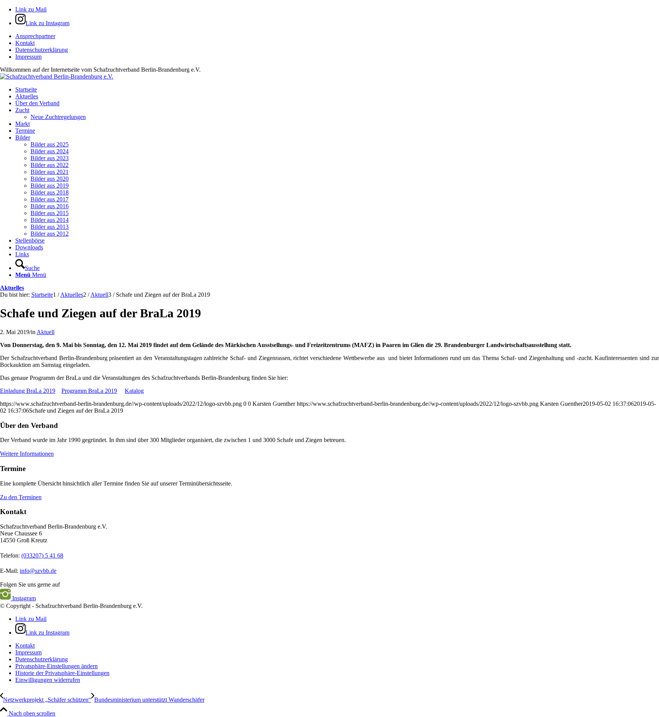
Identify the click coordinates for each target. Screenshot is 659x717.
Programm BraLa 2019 (89, 390)
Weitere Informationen (27, 453)
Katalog (134, 390)
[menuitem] (337, 36)
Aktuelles (12, 288)
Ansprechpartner (35, 36)
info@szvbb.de (38, 570)
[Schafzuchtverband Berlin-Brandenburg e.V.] (56, 76)
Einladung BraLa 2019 (27, 390)
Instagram (23, 598)
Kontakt (25, 43)
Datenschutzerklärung (41, 50)
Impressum (28, 56)
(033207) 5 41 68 (42, 555)
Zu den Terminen (21, 497)
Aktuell (46, 332)
